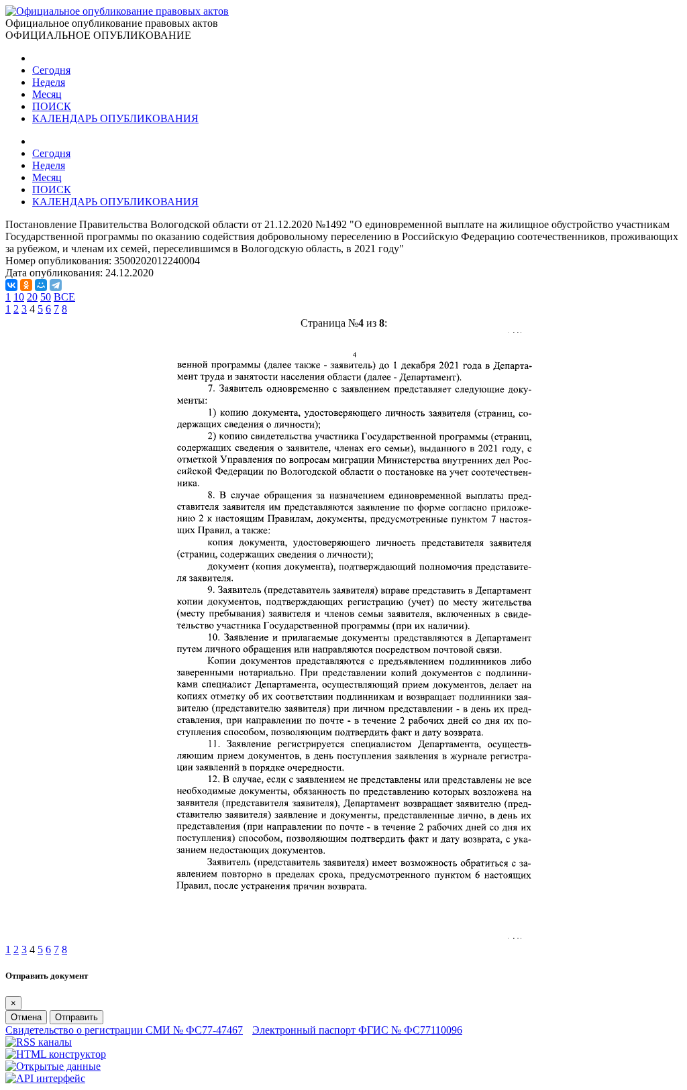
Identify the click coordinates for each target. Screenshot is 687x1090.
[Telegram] (56, 285)
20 (32, 297)
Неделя (48, 82)
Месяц (47, 94)
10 (18, 297)
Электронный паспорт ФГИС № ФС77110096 (357, 1030)
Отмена (26, 1017)
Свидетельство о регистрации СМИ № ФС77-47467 (124, 1030)
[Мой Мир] (41, 285)
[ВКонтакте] (11, 285)
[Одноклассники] (26, 285)
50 (45, 297)
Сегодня (51, 70)
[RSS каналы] (38, 1042)
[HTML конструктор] (55, 1054)
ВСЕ (64, 297)
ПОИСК (51, 106)
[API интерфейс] (45, 1078)
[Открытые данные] (53, 1066)
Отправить (76, 1017)
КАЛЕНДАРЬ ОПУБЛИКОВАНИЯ (115, 118)
